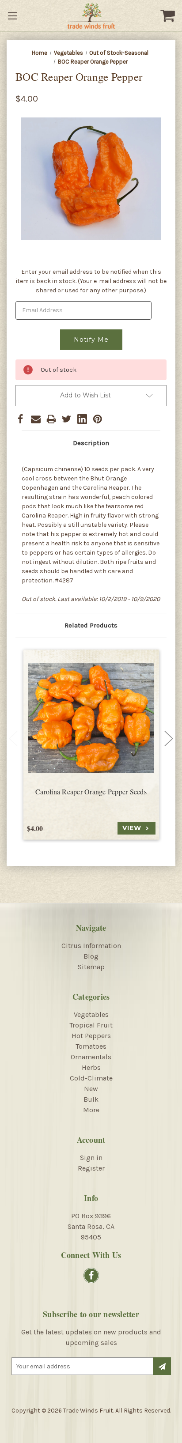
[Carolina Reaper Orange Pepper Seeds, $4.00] (91, 718)
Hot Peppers (91, 1035)
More (91, 1110)
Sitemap (91, 967)
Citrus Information (91, 945)
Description (91, 443)
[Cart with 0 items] (168, 15)
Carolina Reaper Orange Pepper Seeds (91, 791)
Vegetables (91, 1014)
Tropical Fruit (91, 1025)
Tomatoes (91, 1046)
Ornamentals (91, 1057)
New (91, 1088)
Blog (91, 956)
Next (168, 738)
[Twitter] (67, 419)
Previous (13, 738)
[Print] (51, 419)
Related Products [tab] (91, 625)
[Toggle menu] (13, 15)
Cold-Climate (91, 1078)
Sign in (91, 1157)
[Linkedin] (82, 419)
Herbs (91, 1067)
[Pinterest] (97, 419)
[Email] (36, 419)
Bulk (91, 1099)
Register (91, 1168)
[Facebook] (20, 419)
